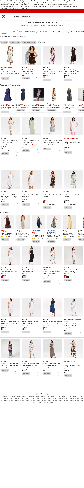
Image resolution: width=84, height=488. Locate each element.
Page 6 (29, 396)
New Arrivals (17, 6)
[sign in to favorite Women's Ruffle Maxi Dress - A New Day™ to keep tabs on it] (58, 207)
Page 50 (51, 402)
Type (64, 31)
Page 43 (66, 400)
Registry (7, 8)
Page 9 (43, 396)
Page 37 (33, 400)
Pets (49, 3)
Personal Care (33, 3)
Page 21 (27, 398)
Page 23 (38, 398)
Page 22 (33, 398)
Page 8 (38, 396)
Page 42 (60, 400)
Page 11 (53, 396)
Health (53, 3)
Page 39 (44, 400)
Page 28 (66, 398)
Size (59, 31)
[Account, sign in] (72, 16)
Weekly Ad (54, 6)
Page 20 (22, 398)
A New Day (46, 73)
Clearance (11, 6)
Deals (6, 6)
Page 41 (55, 400)
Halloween (28, 1)
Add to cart (5, 78)
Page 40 (49, 400)
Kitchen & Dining (63, 1)
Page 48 (40, 402)
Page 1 (5, 396)
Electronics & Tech (9, 4)
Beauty (27, 3)
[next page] (47, 393)
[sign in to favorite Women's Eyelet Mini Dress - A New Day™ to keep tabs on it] (79, 152)
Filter (5, 32)
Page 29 (71, 398)
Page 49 (45, 402)
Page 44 (71, 400)
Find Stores (25, 8)
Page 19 (16, 398)
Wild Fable (24, 73)
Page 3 (14, 396)
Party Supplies (41, 4)
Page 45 (77, 400)
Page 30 (77, 398)
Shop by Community (63, 4)
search (63, 17)
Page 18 (11, 398)
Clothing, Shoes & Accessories (40, 1)
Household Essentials (15, 3)
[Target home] (4, 17)
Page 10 (48, 396)
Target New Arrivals (5, 1)
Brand (52, 31)
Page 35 (22, 400)
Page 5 (24, 396)
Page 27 (60, 398)
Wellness (57, 3)
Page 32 (5, 400)
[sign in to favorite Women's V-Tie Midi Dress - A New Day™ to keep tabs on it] (79, 207)
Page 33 (11, 400)
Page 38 (38, 400)
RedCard (12, 8)
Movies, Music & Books (30, 4)
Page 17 (5, 398)
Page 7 (33, 396)
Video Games (19, 4)
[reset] (60, 17)
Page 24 (44, 398)
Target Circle (18, 8)
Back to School (15, 1)
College (22, 1)
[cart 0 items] (80, 16)
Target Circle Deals (45, 6)
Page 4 (19, 396)
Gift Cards (54, 4)
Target (23, 25)
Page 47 (34, 402)
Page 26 (55, 398)
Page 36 (27, 400)
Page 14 (70, 396)
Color (71, 31)
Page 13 (64, 396)
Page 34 (16, 400)
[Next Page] (82, 32)
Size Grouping (43, 31)
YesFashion (4, 75)
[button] (36, 231)
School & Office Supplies (67, 3)
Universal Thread (5, 198)
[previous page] (37, 393)
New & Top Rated (30, 31)
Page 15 (75, 396)
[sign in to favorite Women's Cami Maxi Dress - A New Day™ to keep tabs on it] (79, 375)
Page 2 (10, 396)
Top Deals (37, 6)
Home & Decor (53, 1)
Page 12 (59, 396)
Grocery (6, 3)
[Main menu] (9, 16)
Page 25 (49, 398)
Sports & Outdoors (42, 3)
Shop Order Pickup (62, 6)
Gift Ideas (48, 4)
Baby (23, 3)
